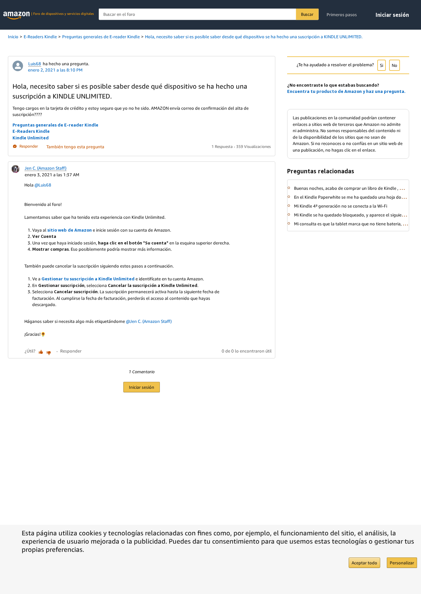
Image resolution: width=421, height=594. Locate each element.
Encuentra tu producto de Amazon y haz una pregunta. (346, 91)
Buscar (307, 14)
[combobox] (208, 14)
